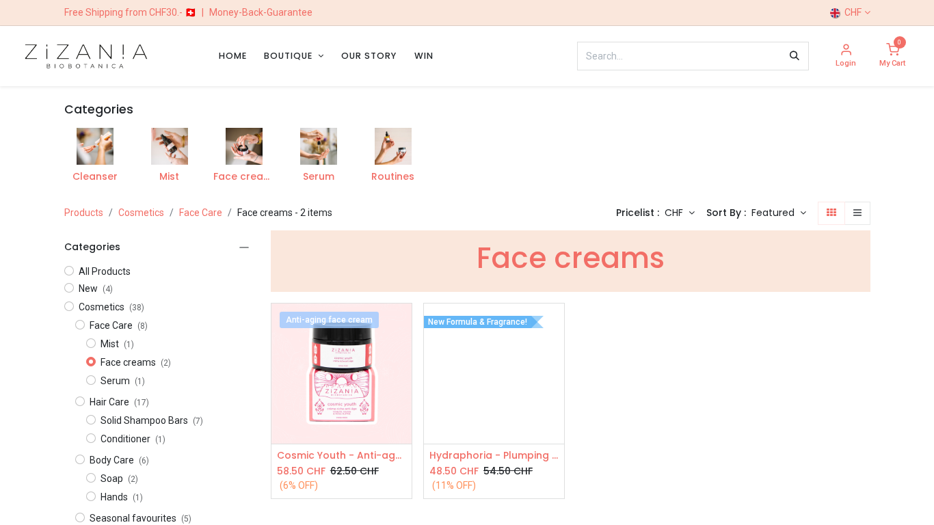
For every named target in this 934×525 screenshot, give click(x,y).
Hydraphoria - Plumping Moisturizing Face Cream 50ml (494, 455)
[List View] (857, 213)
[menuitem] (233, 56)
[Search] (794, 56)
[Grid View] (831, 213)
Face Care (200, 212)
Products (83, 212)
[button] (779, 213)
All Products (105, 271)
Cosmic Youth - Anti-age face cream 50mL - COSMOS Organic (341, 455)
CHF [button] (675, 212)
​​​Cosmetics (141, 212)
